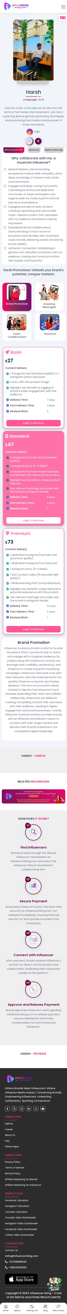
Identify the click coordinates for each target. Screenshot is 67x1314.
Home (5, 1310)
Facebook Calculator (17, 1200)
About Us (10, 1135)
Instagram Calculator (17, 1206)
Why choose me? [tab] (14, 149)
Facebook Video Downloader (21, 1229)
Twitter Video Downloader (19, 1235)
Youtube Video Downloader (20, 1217)
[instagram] (21, 1108)
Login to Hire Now (33, 423)
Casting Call (32, 1310)
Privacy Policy (12, 1162)
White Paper (12, 1146)
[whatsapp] (35, 1108)
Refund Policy (12, 1173)
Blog (45, 1310)
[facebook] (7, 1108)
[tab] (16, 297)
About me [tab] (34, 149)
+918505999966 (17, 1267)
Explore (9, 1123)
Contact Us (11, 1250)
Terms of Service (14, 1167)
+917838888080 (17, 1261)
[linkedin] (28, 1108)
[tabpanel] (33, 209)
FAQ (7, 1141)
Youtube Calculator (16, 1212)
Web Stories (58, 1310)
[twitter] (14, 1108)
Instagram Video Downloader (21, 1223)
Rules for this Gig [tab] (53, 149)
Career (9, 1129)
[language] (63, 17)
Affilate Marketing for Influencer (23, 1185)
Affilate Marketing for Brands (21, 1179)
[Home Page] (16, 6)
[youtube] (42, 1108)
